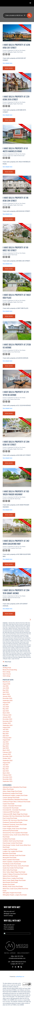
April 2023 (6, 748)
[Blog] (21, 967)
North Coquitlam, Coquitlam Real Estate (16, 647)
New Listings (6, 671)
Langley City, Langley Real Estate (9, 644)
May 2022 (5, 768)
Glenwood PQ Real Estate (14, 597)
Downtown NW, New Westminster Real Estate (16, 816)
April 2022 (6, 771)
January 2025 (7, 717)
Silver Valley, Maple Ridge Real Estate (14, 872)
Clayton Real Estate (12, 254)
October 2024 (7, 723)
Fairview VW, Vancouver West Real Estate (15, 820)
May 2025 (5, 708)
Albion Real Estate (8, 789)
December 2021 (7, 777)
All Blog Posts (7, 667)
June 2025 (6, 706)
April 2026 (6, 692)
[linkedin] (15, 967)
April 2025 (6, 711)
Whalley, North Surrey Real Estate (18, 655)
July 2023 (5, 742)
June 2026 (6, 688)
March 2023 (6, 750)
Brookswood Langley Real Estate (12, 793)
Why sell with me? (9, 925)
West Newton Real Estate (14, 399)
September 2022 (7, 760)
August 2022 (6, 762)
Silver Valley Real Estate (22, 650)
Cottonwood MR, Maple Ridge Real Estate (15, 814)
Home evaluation (9, 927)
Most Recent (6, 682)
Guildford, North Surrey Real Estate (13, 841)
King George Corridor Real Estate (13, 642)
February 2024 (7, 737)
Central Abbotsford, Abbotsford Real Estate (16, 626)
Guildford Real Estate (14, 640)
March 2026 (6, 694)
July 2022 (5, 764)
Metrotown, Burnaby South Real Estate (14, 855)
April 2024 (6, 735)
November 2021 (7, 779)
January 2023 (7, 754)
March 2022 (6, 773)
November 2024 (7, 721)
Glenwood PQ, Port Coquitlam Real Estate (15, 832)
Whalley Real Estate (7, 655)
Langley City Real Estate (23, 643)
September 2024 (7, 725)
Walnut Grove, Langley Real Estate (24, 653)
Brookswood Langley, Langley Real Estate (14, 625)
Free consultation (9, 929)
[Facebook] (13, 967)
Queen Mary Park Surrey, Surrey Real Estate (20, 649)
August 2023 (6, 740)
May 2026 (5, 690)
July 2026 (5, 686)
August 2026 (6, 684)
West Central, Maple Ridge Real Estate (11, 654)
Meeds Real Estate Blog (10, 669)
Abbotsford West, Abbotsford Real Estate (16, 622)
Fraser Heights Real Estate (16, 636)
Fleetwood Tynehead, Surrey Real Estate (15, 824)
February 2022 (7, 775)
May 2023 (5, 746)
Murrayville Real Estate (19, 646)
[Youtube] (18, 967)
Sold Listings (6, 676)
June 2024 (6, 731)
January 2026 (7, 696)
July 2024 (5, 729)
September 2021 (7, 781)
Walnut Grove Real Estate (14, 352)
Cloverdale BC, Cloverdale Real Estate (14, 810)
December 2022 (7, 756)
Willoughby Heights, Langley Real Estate (11, 658)
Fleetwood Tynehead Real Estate (12, 635)
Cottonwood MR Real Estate (18, 631)
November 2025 (7, 698)
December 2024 (7, 719)
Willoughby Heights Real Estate (15, 52)
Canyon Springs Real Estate (11, 797)
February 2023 (7, 752)
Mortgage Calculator (10, 913)
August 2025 (6, 702)
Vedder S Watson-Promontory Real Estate (15, 874)
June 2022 (6, 766)
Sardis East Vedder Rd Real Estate (16, 155)
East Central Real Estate (11, 633)
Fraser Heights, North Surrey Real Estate (15, 828)
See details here (7, 63)
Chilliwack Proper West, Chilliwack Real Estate (16, 801)
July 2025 (5, 704)
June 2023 (6, 744)
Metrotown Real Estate (21, 644)
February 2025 (7, 715)
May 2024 (5, 733)
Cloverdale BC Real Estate (14, 498)
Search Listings (8, 915)
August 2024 (6, 727)
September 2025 (7, 700)
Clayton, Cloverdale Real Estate (12, 805)
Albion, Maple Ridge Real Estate (12, 624)
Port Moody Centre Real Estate (12, 863)
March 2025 (6, 713)
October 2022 (7, 758)
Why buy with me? (9, 911)
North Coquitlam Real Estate (14, 548)
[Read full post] (17, 33)
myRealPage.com (20, 976)
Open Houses (7, 674)
